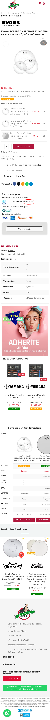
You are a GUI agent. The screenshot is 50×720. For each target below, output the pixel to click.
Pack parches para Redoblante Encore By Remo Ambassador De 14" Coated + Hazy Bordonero (37, 579)
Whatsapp (27, 184)
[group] (12, 548)
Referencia (6, 254)
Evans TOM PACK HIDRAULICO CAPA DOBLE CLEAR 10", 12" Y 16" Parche (24, 458)
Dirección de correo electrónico (22, 184)
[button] (41, 355)
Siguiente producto (47, 23)
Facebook (14, 184)
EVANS (11, 251)
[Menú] (2, 4)
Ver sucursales (34, 165)
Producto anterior (40, 23)
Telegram (31, 184)
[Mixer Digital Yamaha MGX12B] (36, 371)
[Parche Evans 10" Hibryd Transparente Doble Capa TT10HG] (5, 111)
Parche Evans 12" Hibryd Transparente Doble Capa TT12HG (20, 123)
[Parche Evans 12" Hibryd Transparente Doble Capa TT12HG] (5, 123)
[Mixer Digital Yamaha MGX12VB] (14, 371)
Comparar (8, 176)
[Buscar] (35, 4)
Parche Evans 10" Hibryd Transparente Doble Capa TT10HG (19, 111)
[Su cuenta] (47, 4)
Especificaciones (9, 246)
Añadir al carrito (23, 146)
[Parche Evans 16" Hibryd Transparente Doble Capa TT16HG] (5, 136)
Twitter (18, 184)
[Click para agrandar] (5, 44)
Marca (4, 251)
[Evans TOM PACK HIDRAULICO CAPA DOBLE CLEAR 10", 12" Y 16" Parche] (24, 445)
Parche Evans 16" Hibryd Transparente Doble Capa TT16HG (20, 136)
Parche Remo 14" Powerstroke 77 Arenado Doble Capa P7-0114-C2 (13, 576)
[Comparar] (38, 5)
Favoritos (20, 176)
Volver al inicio (43, 23)
